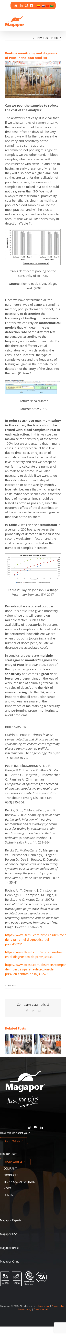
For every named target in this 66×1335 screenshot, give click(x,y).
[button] (7, 1043)
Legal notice (43, 1306)
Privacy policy (58, 1306)
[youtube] (35, 1127)
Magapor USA (8, 1234)
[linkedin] (41, 1127)
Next (54, 38)
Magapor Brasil (9, 1248)
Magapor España (10, 1220)
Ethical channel (41, 1309)
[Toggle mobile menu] (59, 18)
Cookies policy (24, 1309)
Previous (42, 38)
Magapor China (9, 1261)
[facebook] (23, 1127)
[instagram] (29, 1127)
